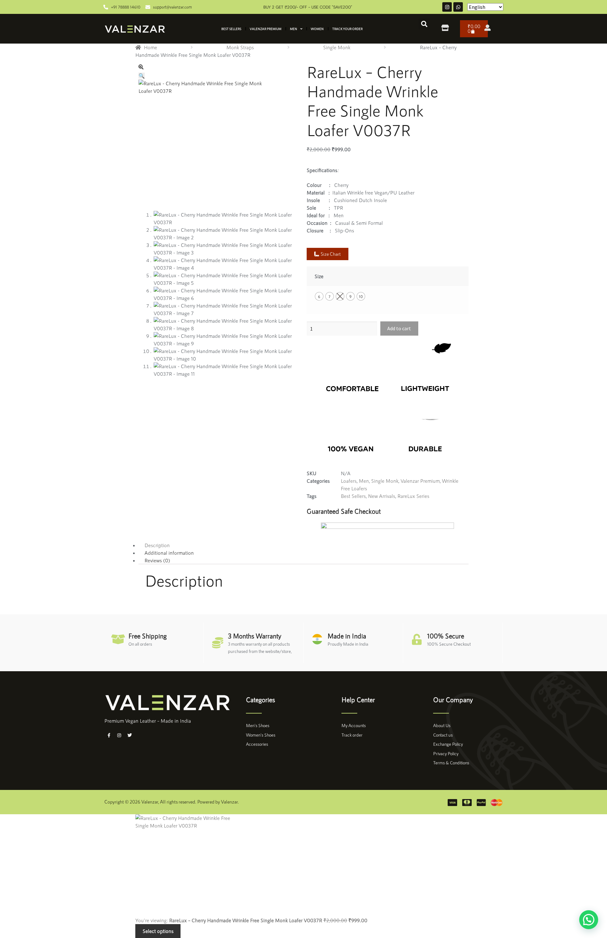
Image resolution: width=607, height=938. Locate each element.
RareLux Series (413, 496)
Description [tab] (157, 545)
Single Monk (336, 47)
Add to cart (399, 328)
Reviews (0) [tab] (157, 560)
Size (319, 276)
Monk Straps (240, 47)
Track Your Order (347, 29)
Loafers (349, 481)
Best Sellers (231, 29)
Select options (158, 931)
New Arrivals (381, 496)
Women (317, 29)
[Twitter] (129, 735)
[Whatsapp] (458, 7)
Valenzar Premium (265, 29)
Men (293, 29)
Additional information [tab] (169, 553)
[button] (424, 24)
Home (150, 47)
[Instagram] (447, 7)
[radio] (319, 296)
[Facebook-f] (108, 735)
